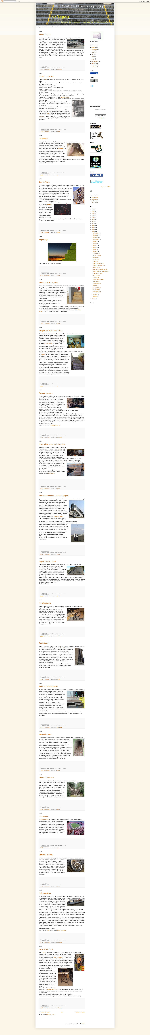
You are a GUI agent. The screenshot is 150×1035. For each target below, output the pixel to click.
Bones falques (45, 34)
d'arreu (93, 52)
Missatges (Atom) (50, 1014)
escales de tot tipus (52, 989)
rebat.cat (46, 27)
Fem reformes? (45, 734)
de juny (95, 245)
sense (92, 59)
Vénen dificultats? (46, 777)
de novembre (96, 235)
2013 (93, 217)
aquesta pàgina (48, 343)
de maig (95, 247)
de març (95, 251)
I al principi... (44, 139)
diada (79, 309)
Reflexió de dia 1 (46, 949)
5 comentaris (46, 232)
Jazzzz (59, 449)
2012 (93, 219)
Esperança (43, 240)
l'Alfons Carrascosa (61, 930)
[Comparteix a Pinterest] (48, 67)
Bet (46, 79)
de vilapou (93, 66)
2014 (93, 215)
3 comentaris (46, 636)
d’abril (94, 249)
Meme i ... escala (46, 76)
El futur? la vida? (46, 855)
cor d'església (94, 61)
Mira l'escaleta (45, 603)
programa (43, 354)
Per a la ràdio (94, 202)
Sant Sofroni (44, 643)
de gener (95, 296)
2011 (93, 221)
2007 (93, 229)
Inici (62, 1012)
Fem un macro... (46, 393)
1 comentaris (46, 131)
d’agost (95, 241)
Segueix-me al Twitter (106, 186)
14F (92, 54)
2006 (93, 231)
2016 (93, 211)
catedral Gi (94, 63)
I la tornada (43, 816)
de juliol (95, 243)
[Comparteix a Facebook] (46, 67)
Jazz (61, 202)
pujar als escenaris (58, 957)
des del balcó (94, 65)
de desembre (96, 233)
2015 (93, 213)
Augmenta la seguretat (48, 686)
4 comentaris (46, 275)
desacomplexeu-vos (55, 425)
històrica (41, 311)
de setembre (96, 239)
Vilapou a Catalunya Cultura (50, 330)
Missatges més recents (44, 1012)
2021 (93, 209)
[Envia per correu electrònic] (41, 67)
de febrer (95, 294)
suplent (93, 58)
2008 (93, 227)
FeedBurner (101, 118)
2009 (93, 225)
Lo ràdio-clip (94, 201)
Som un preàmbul (58, 516)
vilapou (39, 27)
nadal (92, 51)
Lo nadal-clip (94, 199)
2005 (93, 298)
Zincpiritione (51, 473)
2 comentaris (46, 69)
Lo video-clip (94, 197)
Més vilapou (55, 27)
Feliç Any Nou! (45, 893)
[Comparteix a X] (45, 67)
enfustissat (59, 69)
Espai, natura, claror (47, 561)
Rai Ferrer (49, 204)
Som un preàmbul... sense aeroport (53, 496)
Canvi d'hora (44, 182)
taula (92, 56)
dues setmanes (45, 819)
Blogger (83, 1023)
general (58, 131)
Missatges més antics (79, 1012)
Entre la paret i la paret (48, 282)
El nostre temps (65, 97)
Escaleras (41, 116)
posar (48, 113)
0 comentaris (46, 437)
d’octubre (95, 237)
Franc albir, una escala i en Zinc (52, 444)
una (76, 309)
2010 (93, 223)
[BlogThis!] (43, 67)
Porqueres (60, 148)
